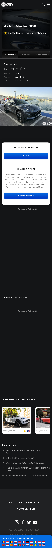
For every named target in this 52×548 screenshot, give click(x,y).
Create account (26, 195)
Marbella (18, 77)
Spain (25, 77)
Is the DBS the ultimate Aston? (20, 458)
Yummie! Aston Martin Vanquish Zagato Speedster (24, 452)
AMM (17, 73)
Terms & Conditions (24, 534)
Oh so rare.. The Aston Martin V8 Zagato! (25, 463)
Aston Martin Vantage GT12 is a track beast (26, 475)
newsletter (26, 508)
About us (16, 502)
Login (26, 155)
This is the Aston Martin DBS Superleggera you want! (28, 469)
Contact (33, 502)
